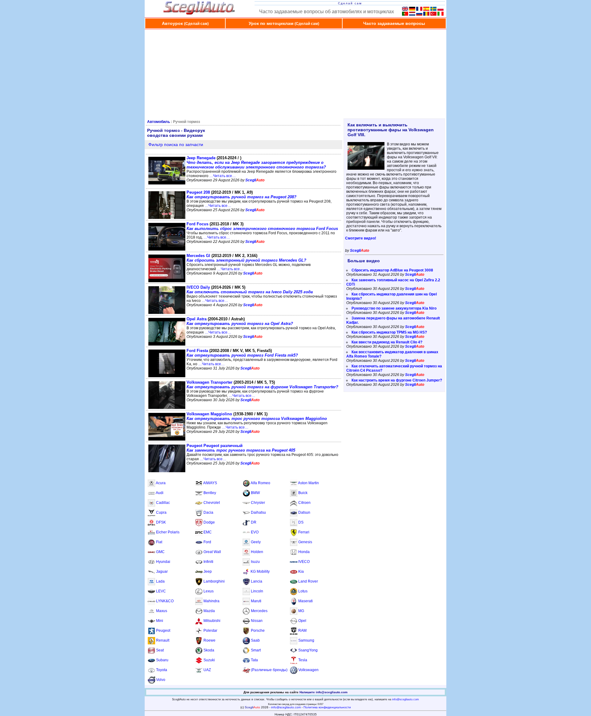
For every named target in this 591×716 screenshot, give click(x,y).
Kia (301, 571)
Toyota (161, 670)
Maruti (256, 601)
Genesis (305, 542)
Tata (254, 660)
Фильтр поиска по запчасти (175, 144)
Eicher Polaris (167, 532)
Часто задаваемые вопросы (394, 23)
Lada (160, 581)
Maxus (161, 611)
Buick (303, 493)
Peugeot (163, 630)
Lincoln (257, 591)
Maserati (305, 601)
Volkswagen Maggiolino (257, 416)
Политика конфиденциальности (327, 707)
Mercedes (259, 611)
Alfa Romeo (260, 483)
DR (253, 522)
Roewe (209, 640)
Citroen (304, 502)
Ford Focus (262, 226)
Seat (160, 650)
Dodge (209, 522)
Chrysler (258, 502)
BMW (255, 493)
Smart (256, 650)
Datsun (304, 512)
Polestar (210, 630)
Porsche (258, 630)
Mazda (209, 611)
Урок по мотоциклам (284, 23)
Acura (161, 483)
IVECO (304, 562)
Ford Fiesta (242, 353)
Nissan (257, 621)
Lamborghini (214, 581)
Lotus (303, 591)
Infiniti (208, 562)
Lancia (256, 581)
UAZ (207, 670)
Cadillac (163, 502)
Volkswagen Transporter (262, 384)
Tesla (302, 660)
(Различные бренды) (269, 670)
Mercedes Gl (246, 258)
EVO (255, 532)
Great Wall (212, 552)
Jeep (207, 571)
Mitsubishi (211, 621)
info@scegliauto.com (405, 699)
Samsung (306, 640)
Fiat (159, 542)
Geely (256, 542)
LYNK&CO (165, 601)
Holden (257, 552)
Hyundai (163, 562)
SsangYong (308, 650)
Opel (302, 621)
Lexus (208, 591)
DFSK (161, 522)
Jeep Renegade (256, 162)
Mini (159, 621)
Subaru (162, 660)
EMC (207, 532)
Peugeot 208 (241, 194)
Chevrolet (211, 502)
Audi (159, 493)
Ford (207, 542)
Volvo (160, 680)
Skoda (208, 650)
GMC (160, 552)
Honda (304, 552)
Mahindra (211, 601)
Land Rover (308, 581)
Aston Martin (308, 483)
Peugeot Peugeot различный (241, 448)
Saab (255, 640)
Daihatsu (258, 512)
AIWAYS (210, 483)
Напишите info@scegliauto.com (324, 692)
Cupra (161, 512)
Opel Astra (240, 321)
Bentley (209, 493)
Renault (162, 640)
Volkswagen (308, 670)
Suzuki (209, 660)
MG (301, 611)
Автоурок (185, 23)
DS (301, 522)
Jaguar (162, 571)
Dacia (208, 512)
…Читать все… (222, 176)
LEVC (161, 591)
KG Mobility (260, 571)
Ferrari (303, 532)
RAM (302, 630)
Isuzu (255, 562)
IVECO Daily (250, 289)
